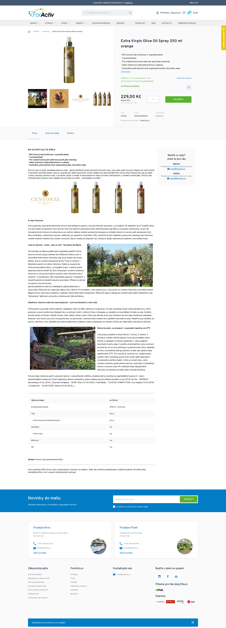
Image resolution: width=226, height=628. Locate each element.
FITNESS (49, 23)
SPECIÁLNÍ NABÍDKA (101, 23)
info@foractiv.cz (123, 575)
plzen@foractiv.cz (178, 179)
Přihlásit (188, 499)
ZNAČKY (79, 23)
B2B (153, 23)
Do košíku (178, 99)
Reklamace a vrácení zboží (39, 578)
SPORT (64, 23)
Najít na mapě (39, 553)
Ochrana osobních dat (37, 586)
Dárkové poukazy (187, 23)
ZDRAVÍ (33, 23)
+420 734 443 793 (131, 544)
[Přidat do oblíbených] (188, 87)
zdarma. (129, 3)
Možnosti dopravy (184, 78)
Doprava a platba (35, 574)
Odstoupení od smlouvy (37, 598)
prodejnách (148, 81)
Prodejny (140, 23)
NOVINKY (121, 23)
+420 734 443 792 (45, 544)
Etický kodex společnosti (38, 590)
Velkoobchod (33, 594)
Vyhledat (130, 13)
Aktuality (167, 23)
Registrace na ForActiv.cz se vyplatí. (49, 623)
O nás (72, 578)
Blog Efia (74, 594)
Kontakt (73, 582)
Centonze (159, 116)
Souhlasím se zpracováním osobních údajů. (132, 507)
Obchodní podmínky (36, 582)
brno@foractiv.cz (177, 169)
